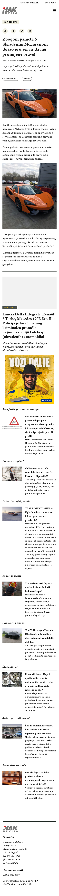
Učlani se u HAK (29, 2)
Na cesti (10, 22)
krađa (27, 78)
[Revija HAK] (9, 10)
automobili (11, 78)
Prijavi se (50, 2)
